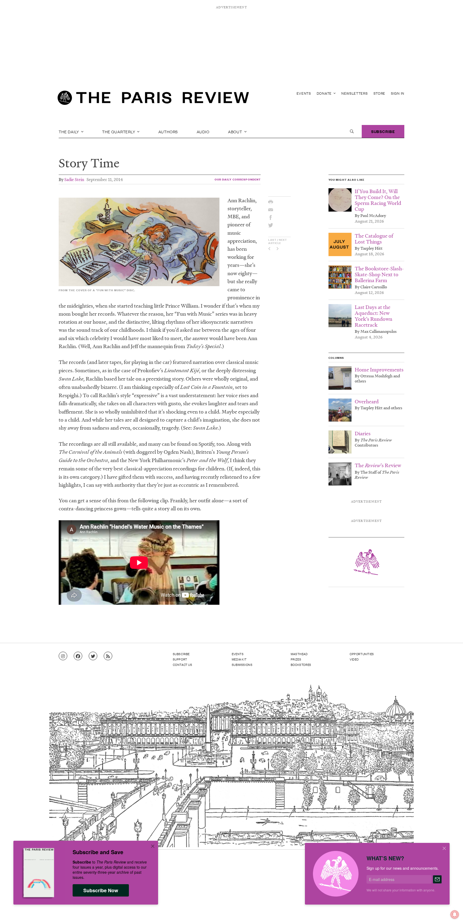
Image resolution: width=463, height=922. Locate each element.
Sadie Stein (74, 179)
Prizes (296, 659)
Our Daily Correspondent (238, 179)
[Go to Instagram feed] (63, 656)
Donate (325, 93)
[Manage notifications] (450, 910)
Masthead (299, 653)
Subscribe (383, 131)
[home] (153, 99)
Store (380, 93)
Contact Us (182, 664)
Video (354, 659)
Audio (203, 131)
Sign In (397, 93)
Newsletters (354, 93)
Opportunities (362, 653)
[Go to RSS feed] (108, 656)
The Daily (69, 131)
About (235, 131)
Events (304, 93)
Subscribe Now (100, 890)
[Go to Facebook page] (78, 656)
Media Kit (239, 659)
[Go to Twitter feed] (93, 656)
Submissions (242, 664)
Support (180, 659)
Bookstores (301, 664)
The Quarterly (119, 131)
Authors (168, 131)
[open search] (351, 131)
